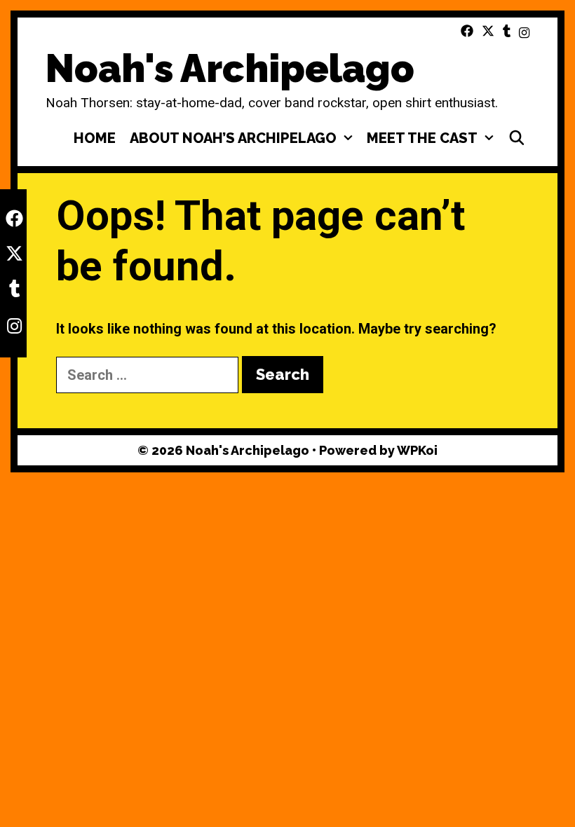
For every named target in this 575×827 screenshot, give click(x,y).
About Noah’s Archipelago (233, 138)
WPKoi (417, 450)
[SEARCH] (517, 138)
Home (95, 138)
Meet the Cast (422, 138)
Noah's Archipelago (230, 68)
